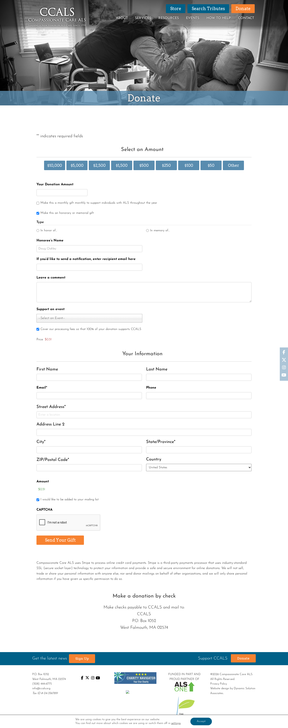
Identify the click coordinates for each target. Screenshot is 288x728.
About (122, 18)
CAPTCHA (44, 509)
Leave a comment (50, 277)
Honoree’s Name (49, 240)
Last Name (156, 369)
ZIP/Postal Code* (52, 460)
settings (176, 723)
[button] (82, 658)
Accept (201, 721)
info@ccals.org (41, 688)
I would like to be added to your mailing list (69, 499)
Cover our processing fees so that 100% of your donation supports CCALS (90, 329)
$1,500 (122, 165)
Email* (41, 387)
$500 (144, 165)
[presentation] (68, 522)
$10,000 (54, 165)
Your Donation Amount (54, 184)
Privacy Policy (218, 683)
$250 (166, 165)
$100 (188, 165)
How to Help (218, 18)
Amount (42, 481)
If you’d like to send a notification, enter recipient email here (86, 259)
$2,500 (99, 165)
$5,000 (77, 165)
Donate (243, 658)
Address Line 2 (50, 424)
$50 (211, 165)
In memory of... (160, 230)
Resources (168, 18)
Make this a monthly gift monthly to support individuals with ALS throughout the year (98, 203)
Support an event (50, 309)
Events (192, 18)
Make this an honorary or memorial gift (67, 213)
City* (41, 442)
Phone (151, 387)
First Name (47, 369)
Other (233, 165)
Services (143, 18)
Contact (246, 18)
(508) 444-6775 (42, 683)
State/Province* (160, 442)
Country (153, 459)
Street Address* (51, 407)
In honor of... (48, 230)
